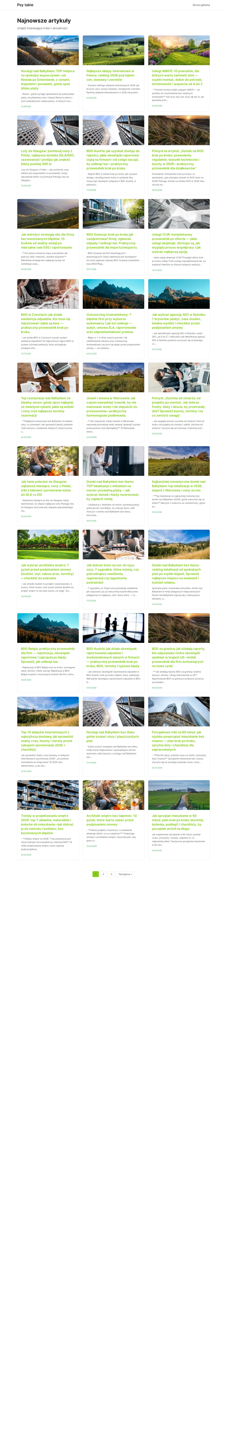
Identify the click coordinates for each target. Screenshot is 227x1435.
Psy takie (25, 5)
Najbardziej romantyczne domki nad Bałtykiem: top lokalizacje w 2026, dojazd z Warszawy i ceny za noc (179, 486)
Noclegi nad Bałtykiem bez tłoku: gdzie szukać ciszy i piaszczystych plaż (112, 736)
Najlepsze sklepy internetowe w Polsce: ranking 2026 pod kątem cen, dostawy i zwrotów (110, 75)
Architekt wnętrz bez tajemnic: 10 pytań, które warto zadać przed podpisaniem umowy (111, 820)
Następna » (125, 874)
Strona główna (201, 4)
